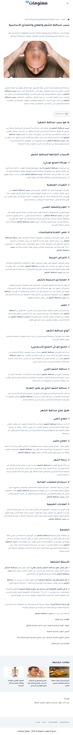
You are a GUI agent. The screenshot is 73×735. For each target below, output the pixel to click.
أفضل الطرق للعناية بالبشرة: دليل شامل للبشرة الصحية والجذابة (43, 638)
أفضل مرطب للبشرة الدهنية (58, 632)
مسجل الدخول (52, 703)
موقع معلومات (23, 731)
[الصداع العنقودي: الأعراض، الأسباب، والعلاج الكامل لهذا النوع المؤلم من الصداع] (36, 672)
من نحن (44, 722)
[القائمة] (67, 3)
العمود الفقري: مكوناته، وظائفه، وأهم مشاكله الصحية (16, 683)
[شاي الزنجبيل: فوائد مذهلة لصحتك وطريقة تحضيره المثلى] (59, 672)
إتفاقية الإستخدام (53, 722)
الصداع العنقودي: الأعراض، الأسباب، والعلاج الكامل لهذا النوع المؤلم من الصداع (36, 683)
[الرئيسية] (68, 19)
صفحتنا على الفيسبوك (60, 644)
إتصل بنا (38, 722)
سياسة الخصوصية (64, 722)
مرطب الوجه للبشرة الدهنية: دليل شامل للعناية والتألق (47, 626)
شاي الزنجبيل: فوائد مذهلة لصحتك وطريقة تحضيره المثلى (60, 683)
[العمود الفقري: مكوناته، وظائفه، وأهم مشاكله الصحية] (14, 672)
